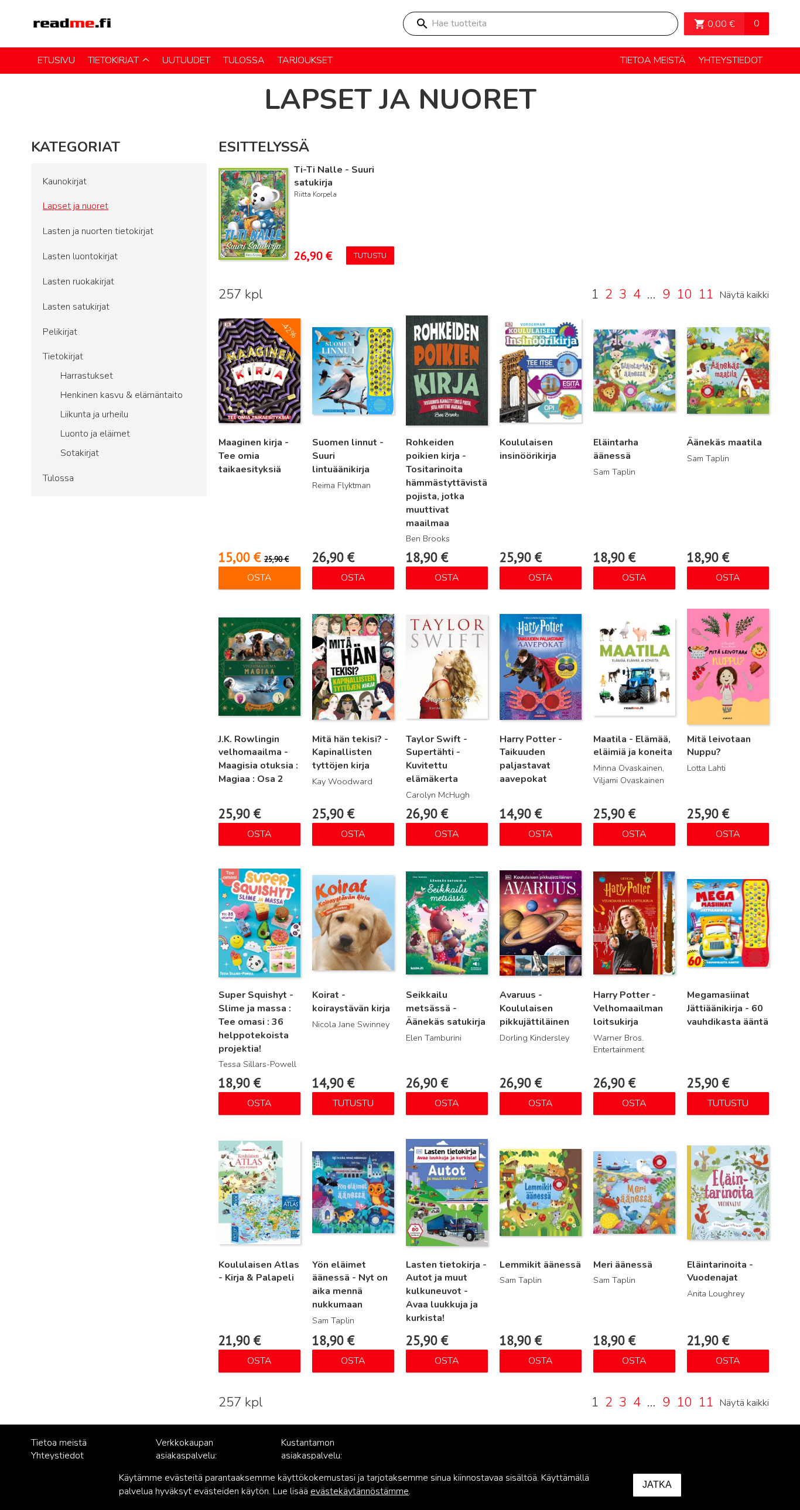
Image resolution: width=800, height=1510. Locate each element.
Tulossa (58, 478)
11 (705, 294)
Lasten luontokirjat (80, 256)
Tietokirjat (63, 356)
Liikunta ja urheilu (94, 414)
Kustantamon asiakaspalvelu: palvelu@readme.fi (319, 1456)
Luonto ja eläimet (95, 433)
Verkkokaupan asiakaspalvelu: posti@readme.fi (189, 1456)
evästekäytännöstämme (359, 1491)
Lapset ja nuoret (75, 206)
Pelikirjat (60, 331)
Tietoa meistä (59, 1442)
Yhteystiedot (57, 1455)
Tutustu (370, 255)
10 (684, 294)
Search (421, 23)
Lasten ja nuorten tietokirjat (98, 231)
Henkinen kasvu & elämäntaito (121, 395)
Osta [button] (259, 577)
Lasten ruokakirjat (78, 281)
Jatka (657, 1485)
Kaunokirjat (65, 181)
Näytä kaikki (744, 294)
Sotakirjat (79, 453)
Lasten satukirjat (76, 306)
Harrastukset (86, 375)
